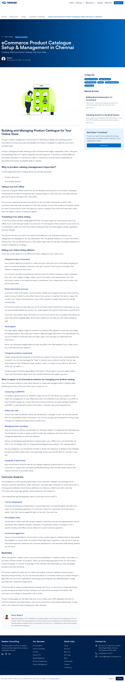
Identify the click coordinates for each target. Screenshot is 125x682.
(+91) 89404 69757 (105, 653)
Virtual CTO (37, 655)
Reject (111, 678)
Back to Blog (9, 37)
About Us (108, 3)
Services (67, 649)
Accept (119, 678)
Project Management (40, 664)
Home (72, 3)
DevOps (35, 652)
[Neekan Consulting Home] (10, 3)
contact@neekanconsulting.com (109, 656)
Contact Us (118, 3)
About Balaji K (17, 615)
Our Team (67, 655)
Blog (65, 658)
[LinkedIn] (3, 654)
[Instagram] (6, 654)
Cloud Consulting (39, 649)
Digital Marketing (38, 658)
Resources (14, 17)
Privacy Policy (55, 678)
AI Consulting (37, 646)
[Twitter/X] (10, 654)
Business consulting (37, 17)
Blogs (24, 17)
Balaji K (9, 58)
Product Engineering (40, 661)
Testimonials (68, 661)
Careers (100, 3)
